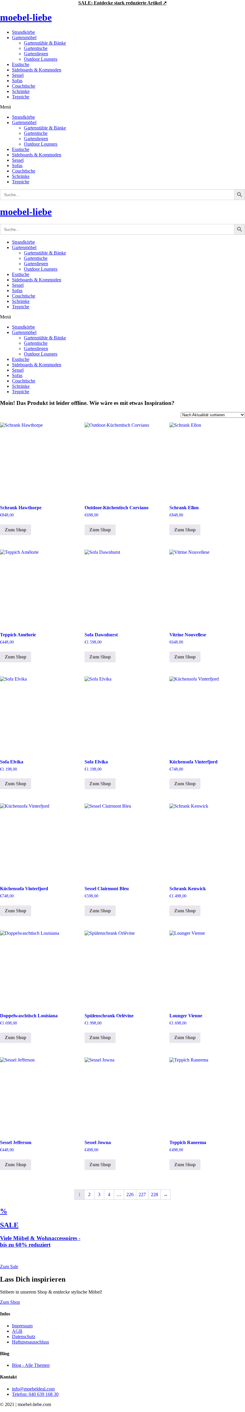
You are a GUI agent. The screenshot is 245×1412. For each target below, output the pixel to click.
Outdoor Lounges (40, 59)
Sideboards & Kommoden (36, 69)
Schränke (21, 91)
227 (142, 1194)
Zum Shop (15, 529)
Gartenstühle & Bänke (45, 42)
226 (130, 1194)
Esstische (20, 64)
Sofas (17, 80)
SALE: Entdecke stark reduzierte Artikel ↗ (122, 2)
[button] (122, 107)
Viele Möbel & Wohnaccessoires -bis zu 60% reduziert (40, 1241)
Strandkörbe (23, 32)
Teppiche (20, 96)
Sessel (18, 75)
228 (154, 1194)
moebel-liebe (26, 17)
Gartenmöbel (24, 37)
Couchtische (23, 86)
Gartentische (36, 48)
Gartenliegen (36, 53)
